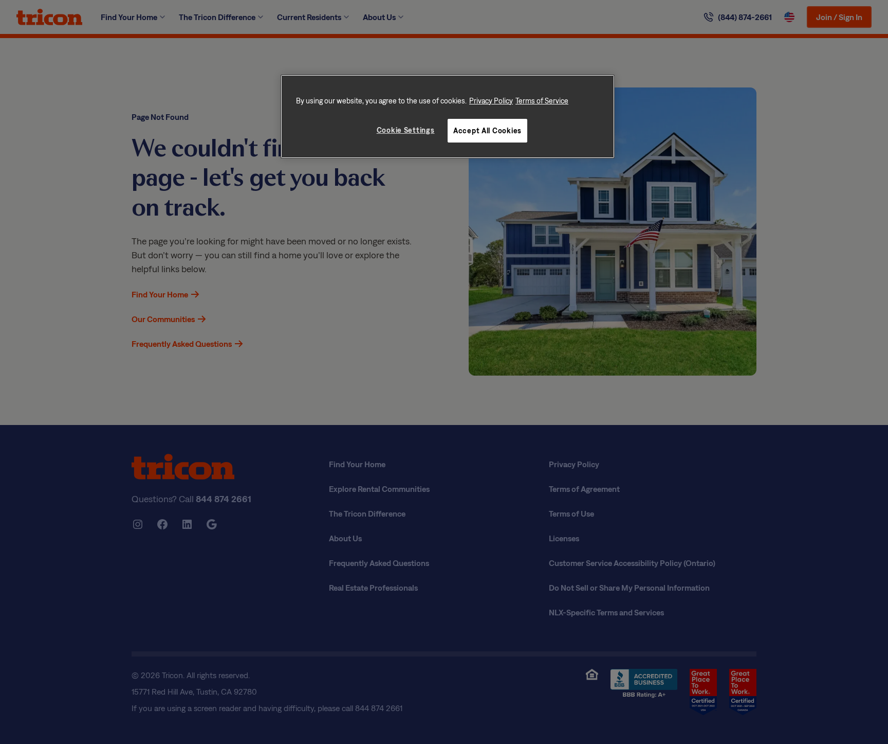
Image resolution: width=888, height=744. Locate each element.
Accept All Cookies (487, 130)
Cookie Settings (406, 130)
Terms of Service (541, 100)
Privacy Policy (491, 100)
